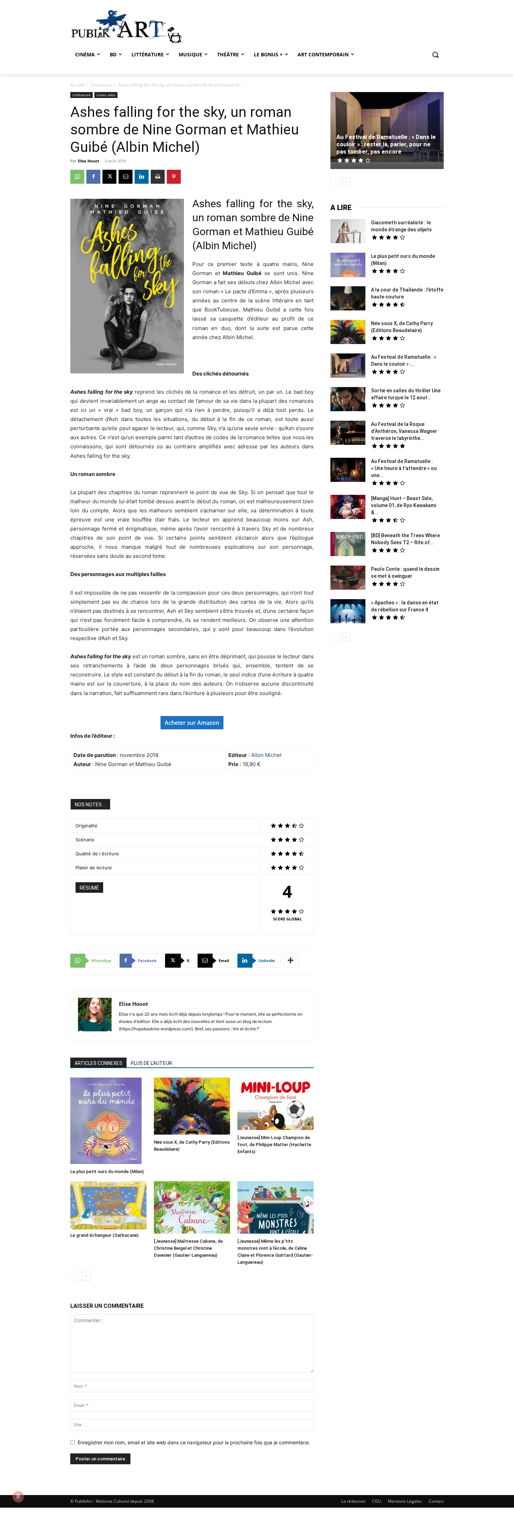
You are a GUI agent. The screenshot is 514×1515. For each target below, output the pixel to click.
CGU (376, 1501)
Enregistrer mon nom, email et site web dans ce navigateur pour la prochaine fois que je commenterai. (194, 1442)
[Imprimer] (158, 177)
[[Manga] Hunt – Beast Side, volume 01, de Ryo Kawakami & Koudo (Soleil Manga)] (347, 508)
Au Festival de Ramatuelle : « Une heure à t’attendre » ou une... (404, 468)
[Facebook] (93, 177)
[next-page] (85, 1276)
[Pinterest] (174, 177)
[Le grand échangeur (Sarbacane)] (108, 1205)
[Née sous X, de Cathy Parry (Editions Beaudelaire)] (192, 1107)
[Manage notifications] (18, 1496)
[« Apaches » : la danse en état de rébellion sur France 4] (347, 612)
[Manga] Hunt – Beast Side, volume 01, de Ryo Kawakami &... (403, 505)
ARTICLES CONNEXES (98, 1063)
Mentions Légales (405, 1501)
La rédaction (353, 1501)
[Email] (126, 177)
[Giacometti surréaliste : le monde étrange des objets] (347, 232)
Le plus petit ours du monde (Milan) (107, 1171)
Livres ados (106, 94)
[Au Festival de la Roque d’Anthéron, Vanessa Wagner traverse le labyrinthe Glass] (347, 434)
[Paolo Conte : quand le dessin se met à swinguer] (347, 578)
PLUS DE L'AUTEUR (151, 1063)
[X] (109, 177)
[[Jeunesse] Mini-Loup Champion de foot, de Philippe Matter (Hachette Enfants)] (275, 1105)
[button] (435, 54)
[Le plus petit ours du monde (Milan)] (108, 1122)
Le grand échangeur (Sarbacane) (104, 1235)
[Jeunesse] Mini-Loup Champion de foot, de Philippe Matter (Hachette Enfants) (274, 1144)
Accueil (77, 85)
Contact (436, 1501)
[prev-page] (74, 1276)
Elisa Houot (88, 160)
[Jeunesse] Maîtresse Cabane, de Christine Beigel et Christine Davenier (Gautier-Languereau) (188, 1248)
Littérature (101, 85)
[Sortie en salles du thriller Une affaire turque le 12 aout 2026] (347, 400)
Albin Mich (264, 755)
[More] (291, 961)
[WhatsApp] (77, 177)
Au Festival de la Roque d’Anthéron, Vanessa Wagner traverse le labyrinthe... (404, 431)
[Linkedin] (142, 177)
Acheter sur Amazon (192, 723)
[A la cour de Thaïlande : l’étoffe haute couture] (347, 299)
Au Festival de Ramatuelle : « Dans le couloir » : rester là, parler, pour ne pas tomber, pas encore (386, 144)
